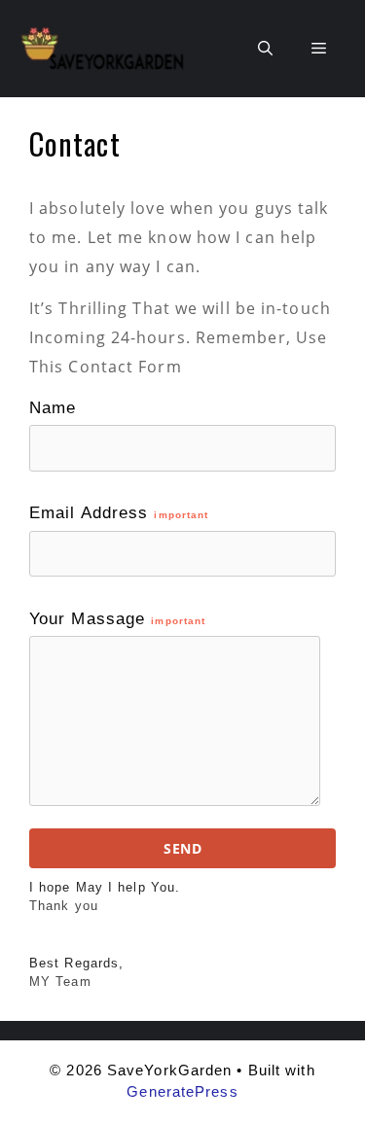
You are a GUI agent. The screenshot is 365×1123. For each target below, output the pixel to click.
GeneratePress (182, 1091)
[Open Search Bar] (265, 48)
